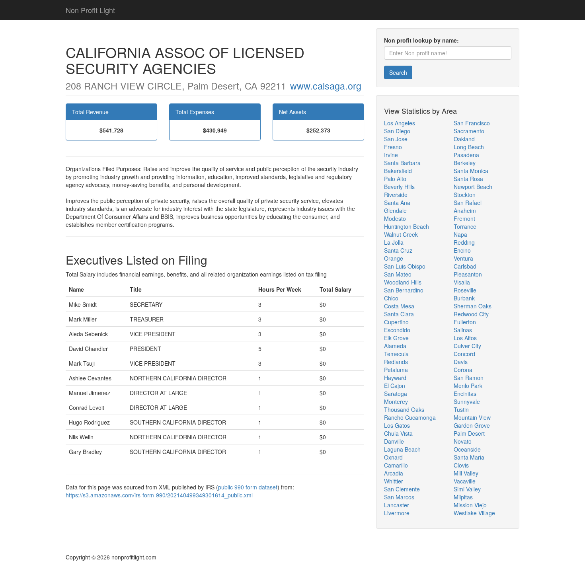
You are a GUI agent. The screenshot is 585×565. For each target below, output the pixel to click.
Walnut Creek (401, 234)
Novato (463, 441)
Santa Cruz (398, 250)
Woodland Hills (402, 282)
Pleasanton (468, 274)
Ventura (463, 258)
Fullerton (465, 322)
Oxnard (393, 457)
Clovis (461, 465)
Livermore (397, 513)
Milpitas (463, 497)
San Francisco (472, 123)
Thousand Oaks (404, 409)
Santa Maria (469, 457)
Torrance (465, 226)
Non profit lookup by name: (421, 40)
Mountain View (472, 417)
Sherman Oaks (472, 306)
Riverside (396, 195)
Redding (464, 242)
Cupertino (396, 322)
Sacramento (469, 131)
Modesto (395, 218)
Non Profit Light (90, 10)
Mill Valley (466, 473)
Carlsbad (465, 266)
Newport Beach (473, 187)
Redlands (396, 362)
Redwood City (471, 314)
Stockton (465, 195)
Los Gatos (397, 425)
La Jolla (394, 242)
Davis (461, 362)
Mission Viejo (470, 505)
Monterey (396, 401)
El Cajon (394, 386)
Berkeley (465, 163)
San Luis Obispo (404, 266)
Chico (391, 298)
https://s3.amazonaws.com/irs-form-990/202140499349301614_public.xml (159, 495)
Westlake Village (474, 513)
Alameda (395, 346)
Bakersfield (398, 171)
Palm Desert (469, 433)
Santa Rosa (468, 179)
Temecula (396, 354)
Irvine (391, 155)
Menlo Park (468, 386)
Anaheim (465, 210)
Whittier (393, 481)
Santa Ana (397, 203)
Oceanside (467, 449)
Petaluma (396, 370)
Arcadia (393, 473)
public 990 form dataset (247, 487)
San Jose (396, 139)
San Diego (397, 131)
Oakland (464, 139)
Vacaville (465, 481)
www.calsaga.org (325, 85)
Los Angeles (399, 123)
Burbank (464, 298)
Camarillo (396, 465)
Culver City (467, 346)
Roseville (465, 290)
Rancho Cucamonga (410, 417)
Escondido (397, 330)
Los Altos (465, 338)
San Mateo (397, 274)
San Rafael (468, 203)
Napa (460, 234)
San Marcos (399, 497)
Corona (463, 370)
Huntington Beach (406, 226)
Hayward (395, 378)
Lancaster (396, 505)
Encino (462, 250)
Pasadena (466, 155)
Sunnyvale (467, 401)
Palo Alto (395, 179)
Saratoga (395, 393)
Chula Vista (398, 433)
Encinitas (465, 393)
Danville (394, 441)
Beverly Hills (399, 187)
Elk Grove (396, 338)
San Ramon (469, 378)
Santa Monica (471, 171)
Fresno (393, 147)
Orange (393, 258)
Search (398, 72)
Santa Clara (399, 314)
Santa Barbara (402, 163)
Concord (464, 354)
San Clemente (402, 489)
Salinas (463, 330)
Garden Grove (472, 425)
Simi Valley (467, 489)
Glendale (395, 210)
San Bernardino (403, 290)
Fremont (464, 218)
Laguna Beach (402, 449)
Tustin (461, 409)
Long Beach (469, 147)
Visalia (462, 282)
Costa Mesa (399, 306)
